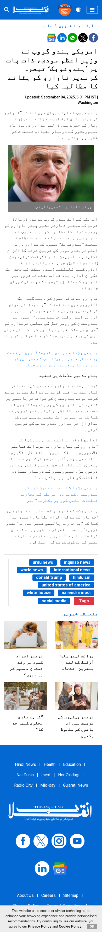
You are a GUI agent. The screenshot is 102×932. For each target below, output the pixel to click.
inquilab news (77, 562)
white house (39, 592)
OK (92, 926)
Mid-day (47, 785)
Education (72, 764)
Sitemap (70, 895)
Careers (48, 895)
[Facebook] (23, 840)
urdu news (43, 562)
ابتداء (85, 25)
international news (72, 569)
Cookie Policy (70, 926)
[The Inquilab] (50, 811)
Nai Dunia (25, 774)
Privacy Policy (39, 926)
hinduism (81, 577)
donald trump (49, 577)
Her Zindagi (68, 774)
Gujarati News (75, 785)
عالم (47, 25)
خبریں (65, 25)
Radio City (23, 785)
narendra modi (76, 592)
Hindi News (25, 764)
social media (54, 600)
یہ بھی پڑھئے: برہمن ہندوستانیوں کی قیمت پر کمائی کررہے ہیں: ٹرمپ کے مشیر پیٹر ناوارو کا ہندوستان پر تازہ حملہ (52, 358)
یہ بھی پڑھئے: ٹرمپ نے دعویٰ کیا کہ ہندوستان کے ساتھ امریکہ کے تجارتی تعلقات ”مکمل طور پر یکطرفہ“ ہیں (59, 494)
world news (31, 569)
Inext (45, 774)
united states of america (66, 585)
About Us (25, 895)
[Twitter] (40, 840)
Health (49, 764)
